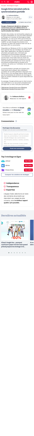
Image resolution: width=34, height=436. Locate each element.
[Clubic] (17, 2)
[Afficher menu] (2, 1)
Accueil (3, 5)
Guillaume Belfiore (13, 15)
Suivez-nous (9, 22)
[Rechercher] (5, 2)
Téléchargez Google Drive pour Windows (14, 87)
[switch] (28, 2)
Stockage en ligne (12, 5)
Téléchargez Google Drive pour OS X (12, 89)
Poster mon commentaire (17, 148)
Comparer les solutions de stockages (17, 174)
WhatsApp (17, 110)
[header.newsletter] (8, 2)
